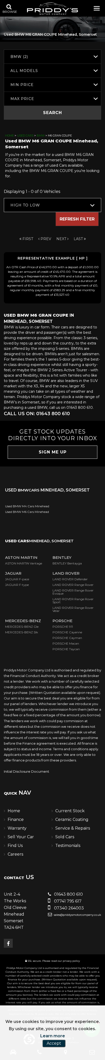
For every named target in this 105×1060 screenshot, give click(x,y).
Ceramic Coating (71, 819)
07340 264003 (68, 908)
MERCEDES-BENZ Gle (21, 626)
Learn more (52, 1035)
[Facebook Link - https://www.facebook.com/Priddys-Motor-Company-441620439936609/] (8, 943)
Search (52, 112)
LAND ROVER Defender (70, 579)
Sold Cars (64, 836)
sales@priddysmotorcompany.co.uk (77, 915)
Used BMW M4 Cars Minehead (27, 506)
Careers (15, 854)
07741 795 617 (67, 901)
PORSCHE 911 (62, 626)
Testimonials (67, 845)
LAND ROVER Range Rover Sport (73, 600)
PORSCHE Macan (65, 643)
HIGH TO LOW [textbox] (25, 205)
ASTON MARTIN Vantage (23, 563)
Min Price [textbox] (22, 84)
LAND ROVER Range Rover (73, 585)
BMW (41, 135)
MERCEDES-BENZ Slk (21, 632)
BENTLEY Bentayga (67, 563)
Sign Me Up (53, 452)
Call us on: (37, 413)
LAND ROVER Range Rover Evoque (73, 591)
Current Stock (70, 810)
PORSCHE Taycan (66, 649)
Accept (54, 1043)
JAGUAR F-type (17, 585)
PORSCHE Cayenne (67, 632)
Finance (16, 819)
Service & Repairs (72, 828)
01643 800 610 (68, 894)
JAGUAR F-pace (17, 579)
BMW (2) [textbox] (19, 56)
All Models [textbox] (24, 70)
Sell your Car (21, 836)
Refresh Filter (77, 219)
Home (9, 135)
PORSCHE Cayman (67, 638)
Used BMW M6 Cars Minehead (27, 512)
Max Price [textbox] (22, 98)
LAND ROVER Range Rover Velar (73, 609)
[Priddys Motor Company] (52, 9)
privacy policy (71, 961)
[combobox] (52, 57)
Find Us (15, 845)
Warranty (17, 828)
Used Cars (25, 135)
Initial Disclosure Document (26, 771)
